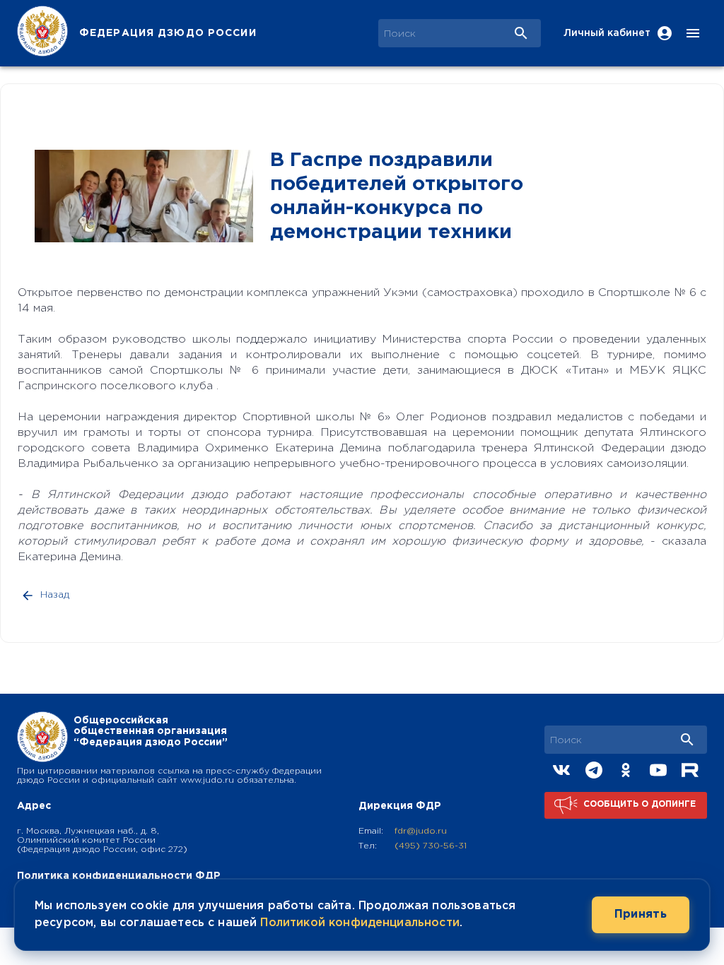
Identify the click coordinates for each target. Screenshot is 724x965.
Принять (640, 914)
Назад (54, 595)
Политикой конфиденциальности (359, 923)
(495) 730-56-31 (431, 846)
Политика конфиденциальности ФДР (119, 876)
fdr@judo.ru (421, 831)
